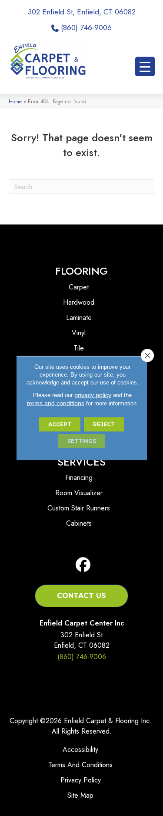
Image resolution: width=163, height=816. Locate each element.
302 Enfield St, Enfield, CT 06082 (82, 12)
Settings (81, 441)
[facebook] (83, 565)
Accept (59, 424)
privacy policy (92, 394)
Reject (104, 424)
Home (15, 101)
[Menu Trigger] (145, 66)
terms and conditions (55, 403)
